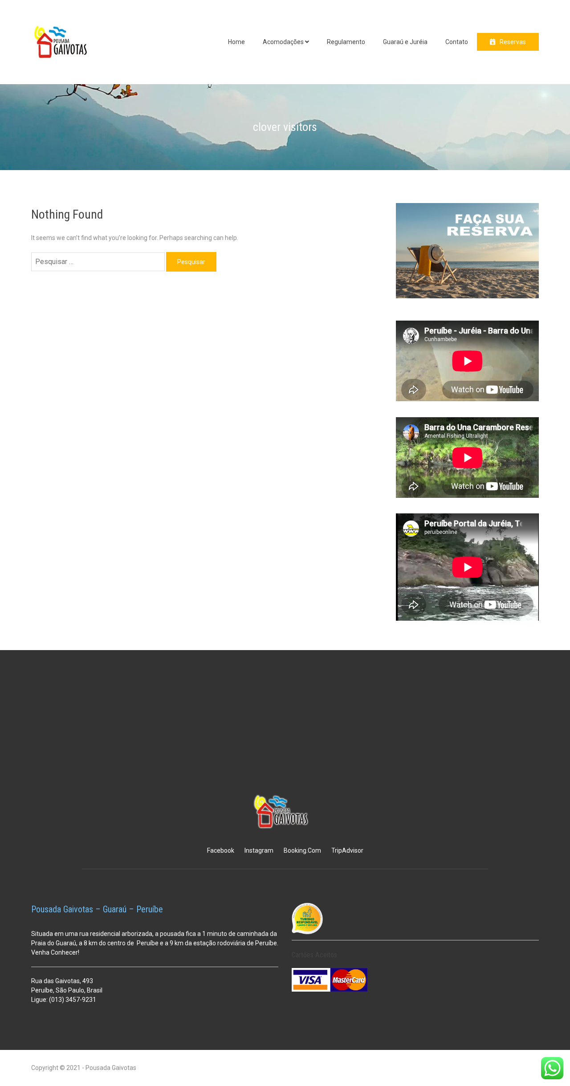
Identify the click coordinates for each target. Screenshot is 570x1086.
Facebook (220, 850)
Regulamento (346, 41)
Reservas (513, 41)
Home (236, 41)
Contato (456, 41)
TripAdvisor (347, 850)
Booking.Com (302, 850)
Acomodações (283, 41)
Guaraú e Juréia (405, 41)
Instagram (258, 850)
